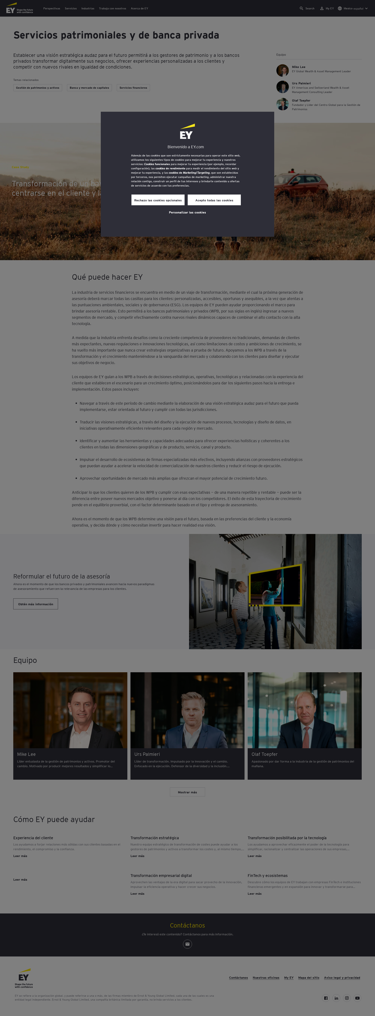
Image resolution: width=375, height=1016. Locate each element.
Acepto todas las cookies (214, 200)
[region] (187, 174)
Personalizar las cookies (187, 212)
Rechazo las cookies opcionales (158, 200)
